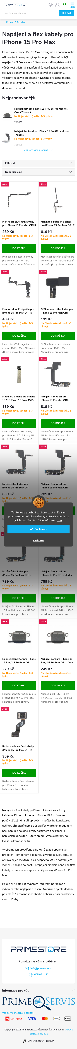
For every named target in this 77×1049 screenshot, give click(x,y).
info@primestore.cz (41, 968)
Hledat (66, 13)
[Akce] (19, 200)
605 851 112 (41, 974)
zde (59, 520)
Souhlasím (41, 529)
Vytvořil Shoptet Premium (41, 1041)
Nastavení (38, 540)
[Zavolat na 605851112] (51, 5)
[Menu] (72, 4)
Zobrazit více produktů (37, 150)
